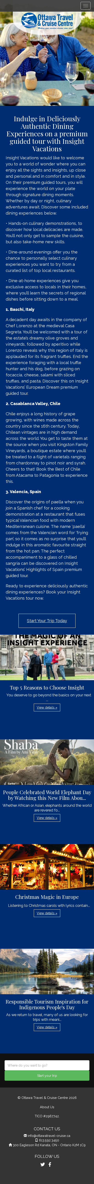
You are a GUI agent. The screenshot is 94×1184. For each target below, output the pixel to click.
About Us (47, 1107)
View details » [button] (47, 707)
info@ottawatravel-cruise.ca (49, 1136)
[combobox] (47, 1065)
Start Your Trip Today (47, 620)
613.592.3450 (49, 1140)
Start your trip (47, 1076)
